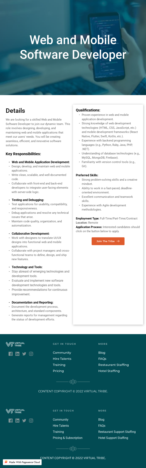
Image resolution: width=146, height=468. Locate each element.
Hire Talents (62, 359)
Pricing (58, 371)
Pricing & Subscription (68, 438)
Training (59, 365)
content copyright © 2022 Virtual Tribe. (73, 391)
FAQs (102, 359)
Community (62, 352)
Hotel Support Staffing (113, 438)
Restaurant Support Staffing (117, 432)
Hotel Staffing (109, 371)
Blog (101, 419)
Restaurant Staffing (114, 365)
